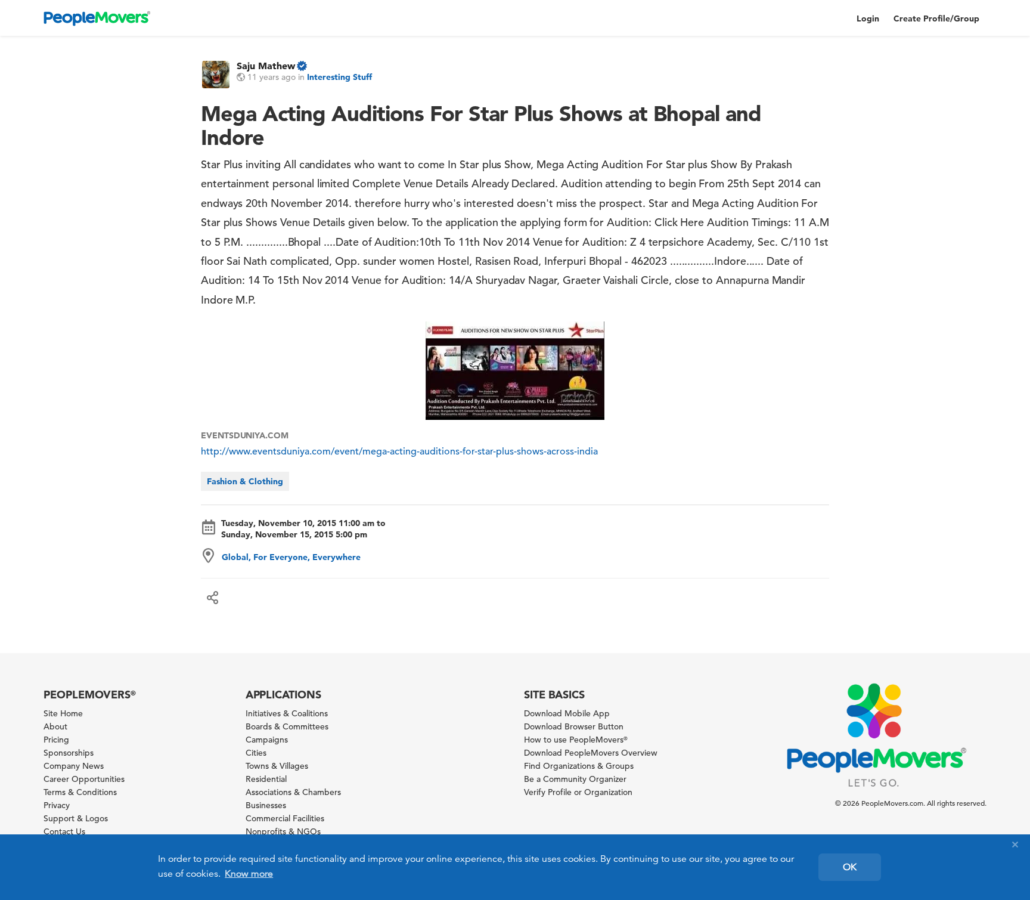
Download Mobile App (567, 713)
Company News (74, 765)
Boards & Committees (287, 726)
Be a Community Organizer (575, 779)
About (55, 726)
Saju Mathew (266, 66)
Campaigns (267, 739)
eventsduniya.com (244, 435)
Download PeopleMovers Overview (590, 752)
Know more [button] (249, 874)
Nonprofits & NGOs (283, 831)
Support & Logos (76, 818)
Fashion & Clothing (245, 481)
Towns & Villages (277, 765)
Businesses (266, 805)
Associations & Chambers (293, 792)
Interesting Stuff (339, 77)
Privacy (57, 805)
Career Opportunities (84, 779)
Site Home (63, 713)
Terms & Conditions (80, 792)
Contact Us (64, 831)
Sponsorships (69, 752)
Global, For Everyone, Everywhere (291, 557)
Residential (266, 779)
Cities (256, 752)
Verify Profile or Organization (578, 792)
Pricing (56, 739)
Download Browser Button (573, 726)
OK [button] (850, 867)
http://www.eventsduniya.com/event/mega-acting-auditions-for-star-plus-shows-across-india (399, 451)
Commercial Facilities (285, 818)
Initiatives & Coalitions (287, 713)
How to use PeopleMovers (576, 739)
